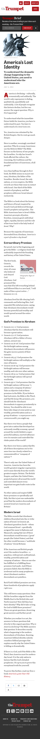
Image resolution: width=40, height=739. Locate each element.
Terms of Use (27, 721)
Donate (27, 3)
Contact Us (14, 719)
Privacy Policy (16, 721)
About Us (35, 3)
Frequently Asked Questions (28, 719)
